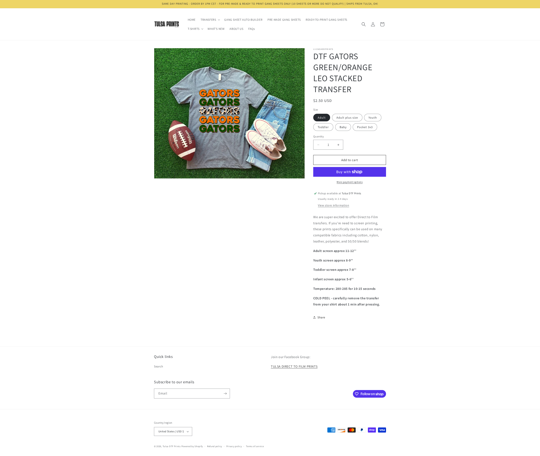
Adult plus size (347, 117)
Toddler (323, 127)
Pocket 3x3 (365, 127)
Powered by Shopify (192, 446)
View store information (333, 205)
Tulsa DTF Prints (172, 446)
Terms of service (255, 446)
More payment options (350, 181)
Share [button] (321, 317)
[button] (210, 19)
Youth (373, 117)
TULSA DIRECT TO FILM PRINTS (294, 366)
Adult (322, 117)
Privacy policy (234, 446)
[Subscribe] (225, 393)
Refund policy (214, 446)
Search (158, 366)
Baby (343, 127)
